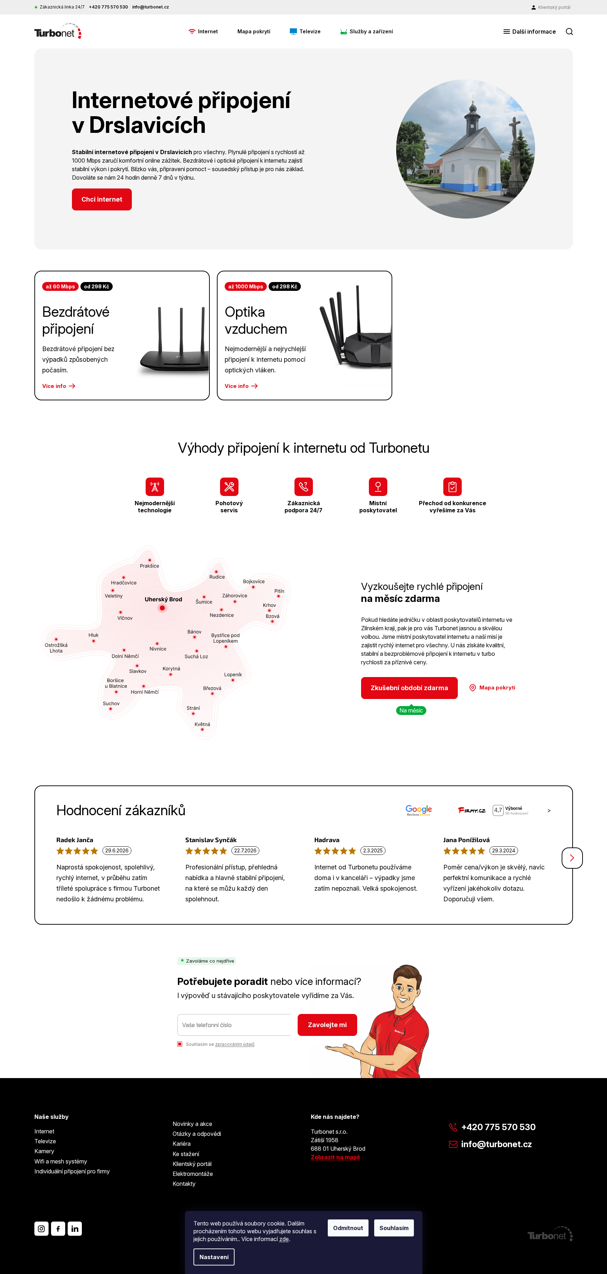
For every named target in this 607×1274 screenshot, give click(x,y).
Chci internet (102, 199)
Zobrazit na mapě (335, 1157)
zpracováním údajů (234, 1044)
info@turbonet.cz (496, 1144)
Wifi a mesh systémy (60, 1161)
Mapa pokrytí (497, 687)
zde (284, 1238)
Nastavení (214, 1257)
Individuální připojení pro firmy (72, 1171)
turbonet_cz (41, 1229)
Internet (44, 1131)
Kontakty (184, 1183)
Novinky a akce (192, 1123)
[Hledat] (569, 31)
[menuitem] (203, 31)
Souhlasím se (220, 1044)
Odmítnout (348, 1227)
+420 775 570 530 (498, 1127)
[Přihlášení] (551, 7)
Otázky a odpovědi (197, 1133)
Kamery (44, 1151)
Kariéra (182, 1143)
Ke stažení (186, 1153)
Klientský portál (192, 1163)
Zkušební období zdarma (409, 688)
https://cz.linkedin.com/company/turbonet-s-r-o (75, 1229)
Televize (45, 1141)
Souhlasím (394, 1227)
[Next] (572, 858)
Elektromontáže (193, 1173)
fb (58, 1229)
